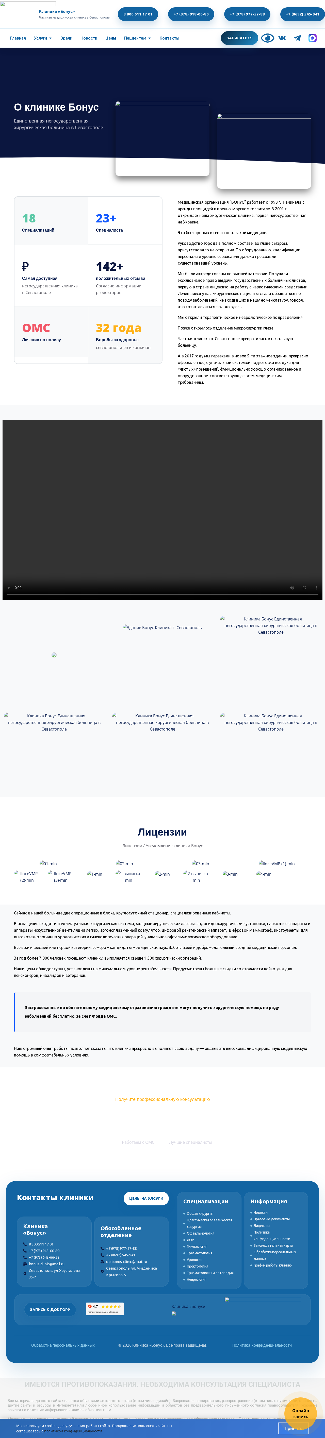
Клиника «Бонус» (188, 1306)
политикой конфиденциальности (73, 1431)
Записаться (239, 38)
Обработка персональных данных (62, 1345)
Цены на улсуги (146, 1198)
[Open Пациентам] (150, 38)
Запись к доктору (50, 1309)
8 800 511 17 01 (138, 14)
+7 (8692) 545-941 (302, 14)
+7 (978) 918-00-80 (191, 14)
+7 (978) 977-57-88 (247, 14)
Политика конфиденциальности (262, 1345)
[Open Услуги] (50, 38)
